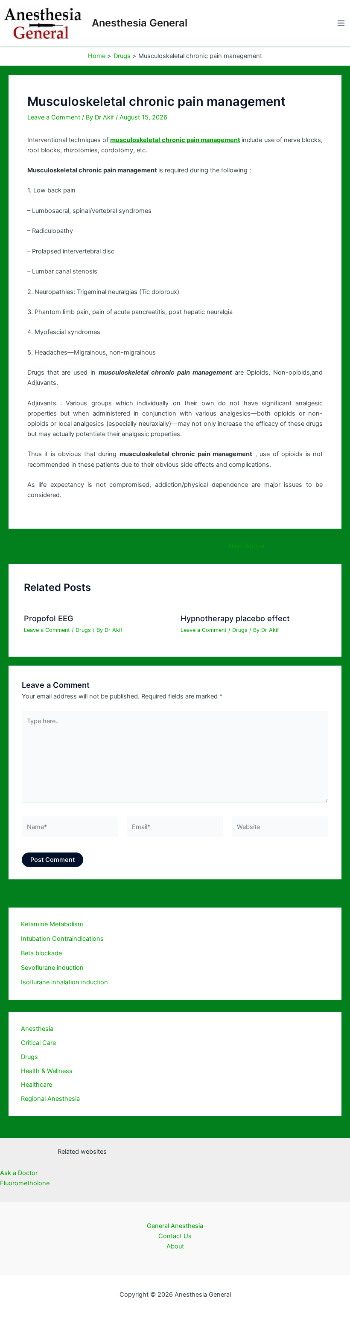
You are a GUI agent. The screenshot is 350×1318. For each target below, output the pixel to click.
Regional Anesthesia (50, 1099)
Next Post (247, 546)
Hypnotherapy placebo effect (235, 618)
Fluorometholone (25, 1183)
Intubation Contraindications (62, 939)
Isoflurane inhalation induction (64, 982)
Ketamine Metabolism (52, 924)
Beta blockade (41, 953)
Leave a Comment (53, 117)
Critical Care (38, 1043)
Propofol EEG (48, 618)
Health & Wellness (47, 1071)
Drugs (83, 630)
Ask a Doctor (19, 1173)
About (175, 1246)
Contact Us (175, 1236)
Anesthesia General (139, 23)
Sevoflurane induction (52, 968)
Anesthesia (37, 1029)
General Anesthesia (175, 1226)
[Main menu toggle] (341, 23)
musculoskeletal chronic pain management (175, 140)
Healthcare (36, 1084)
